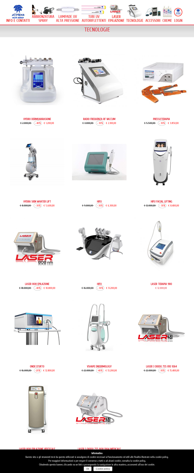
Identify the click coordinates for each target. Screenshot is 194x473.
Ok (87, 469)
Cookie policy (103, 469)
